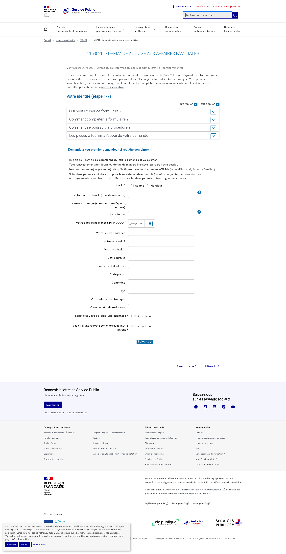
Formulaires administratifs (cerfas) (161, 437)
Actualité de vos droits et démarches (72, 29)
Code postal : (118, 274)
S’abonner (52, 405)
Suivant (143, 342)
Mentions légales (140, 538)
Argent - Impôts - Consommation (109, 432)
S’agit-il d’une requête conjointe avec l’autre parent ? (100, 328)
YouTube (233, 407)
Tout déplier (207, 104)
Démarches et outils (65, 40)
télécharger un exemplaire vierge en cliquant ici (104, 83)
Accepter (11, 544)
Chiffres (199, 432)
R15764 (83, 40)
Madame (138, 186)
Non (148, 316)
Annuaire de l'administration (158, 464)
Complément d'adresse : (110, 266)
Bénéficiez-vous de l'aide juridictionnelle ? (101, 316)
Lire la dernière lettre (54, 412)
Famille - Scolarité (52, 437)
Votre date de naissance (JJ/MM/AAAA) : (101, 223)
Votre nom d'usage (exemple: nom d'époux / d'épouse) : (98, 205)
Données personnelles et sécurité (168, 538)
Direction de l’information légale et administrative (193, 489)
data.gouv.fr (200, 503)
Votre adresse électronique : (108, 299)
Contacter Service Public (232, 29)
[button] (143, 111)
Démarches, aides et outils (173, 29)
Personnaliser (39, 544)
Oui (136, 316)
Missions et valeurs (204, 443)
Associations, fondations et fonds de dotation (115, 453)
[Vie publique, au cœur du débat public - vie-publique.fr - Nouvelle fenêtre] (165, 523)
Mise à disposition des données (210, 437)
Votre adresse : (117, 258)
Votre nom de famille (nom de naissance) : (100, 195)
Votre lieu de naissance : (111, 233)
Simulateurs (150, 443)
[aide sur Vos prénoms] (199, 211)
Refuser (24, 544)
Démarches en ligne (154, 432)
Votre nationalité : (115, 241)
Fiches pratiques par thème (143, 29)
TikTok (205, 407)
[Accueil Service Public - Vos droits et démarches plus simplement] (83, 14)
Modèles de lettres (154, 448)
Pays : (122, 291)
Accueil (47, 40)
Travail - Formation (53, 448)
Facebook (196, 407)
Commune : (119, 283)
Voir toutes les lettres (77, 412)
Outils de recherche (154, 453)
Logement (48, 453)
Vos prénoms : (117, 214)
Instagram (223, 407)
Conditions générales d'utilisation (204, 538)
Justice (96, 437)
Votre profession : (115, 249)
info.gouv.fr (179, 503)
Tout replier (185, 104)
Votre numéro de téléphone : (108, 307)
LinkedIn (214, 407)
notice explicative (112, 87)
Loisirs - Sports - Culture (104, 448)
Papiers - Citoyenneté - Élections (59, 432)
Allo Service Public (154, 459)
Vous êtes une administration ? (210, 453)
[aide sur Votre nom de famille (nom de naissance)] (199, 192)
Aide (198, 448)
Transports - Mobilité (54, 459)
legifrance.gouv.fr (155, 503)
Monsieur (156, 186)
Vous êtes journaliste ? (206, 459)
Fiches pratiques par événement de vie (108, 29)
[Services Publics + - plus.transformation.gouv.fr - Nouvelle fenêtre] (229, 523)
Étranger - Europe (101, 443)
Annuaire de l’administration (204, 29)
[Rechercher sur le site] (235, 15)
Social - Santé (50, 443)
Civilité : (121, 185)
